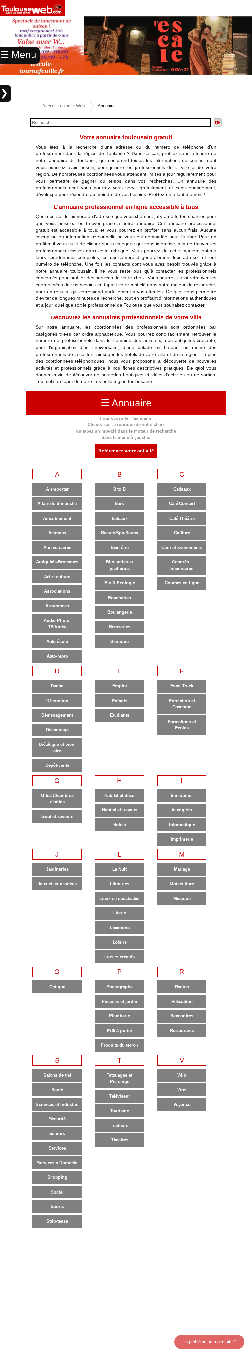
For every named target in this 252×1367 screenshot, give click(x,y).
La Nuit (119, 869)
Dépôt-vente (57, 765)
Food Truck (181, 686)
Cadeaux (182, 489)
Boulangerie (119, 612)
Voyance (181, 1104)
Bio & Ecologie (119, 583)
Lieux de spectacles (119, 898)
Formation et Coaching (182, 704)
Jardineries (57, 869)
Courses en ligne (182, 583)
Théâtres (119, 1139)
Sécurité (57, 1118)
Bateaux (120, 518)
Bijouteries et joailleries (119, 565)
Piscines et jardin (119, 1001)
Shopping (57, 1177)
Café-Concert (182, 503)
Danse (57, 686)
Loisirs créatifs (119, 956)
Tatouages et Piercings (119, 1078)
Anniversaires (57, 547)
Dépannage (57, 729)
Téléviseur (119, 1096)
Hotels (119, 824)
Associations (57, 591)
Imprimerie (182, 839)
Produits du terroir (119, 1045)
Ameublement (57, 518)
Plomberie (119, 1015)
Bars (119, 503)
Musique (182, 898)
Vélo (181, 1075)
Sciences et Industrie (57, 1104)
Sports (57, 1206)
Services (57, 1148)
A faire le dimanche (57, 503)
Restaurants (182, 1030)
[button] (233, 55)
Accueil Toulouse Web (63, 105)
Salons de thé (57, 1075)
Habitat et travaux (119, 809)
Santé (57, 1089)
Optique (57, 986)
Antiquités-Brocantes (57, 562)
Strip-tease (57, 1221)
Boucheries (119, 597)
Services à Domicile (57, 1162)
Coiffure (182, 532)
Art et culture (57, 576)
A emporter (57, 489)
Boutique (119, 641)
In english (182, 809)
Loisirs (120, 942)
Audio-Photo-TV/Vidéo (57, 623)
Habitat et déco (119, 795)
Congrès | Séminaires (181, 565)
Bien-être (120, 547)
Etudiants (119, 715)
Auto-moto (57, 656)
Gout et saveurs (57, 816)
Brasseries (119, 626)
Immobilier (182, 795)
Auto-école (57, 641)
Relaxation (182, 1001)
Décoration (57, 700)
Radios (182, 986)
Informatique (182, 824)
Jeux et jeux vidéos (57, 883)
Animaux (57, 532)
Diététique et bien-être (57, 747)
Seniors (57, 1133)
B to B (119, 489)
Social (57, 1192)
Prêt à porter (119, 1030)
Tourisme (119, 1110)
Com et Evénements (181, 547)
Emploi (119, 686)
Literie (119, 912)
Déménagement (57, 715)
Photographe (119, 986)
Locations (120, 927)
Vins (181, 1089)
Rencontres (181, 1015)
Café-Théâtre (182, 518)
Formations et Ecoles (182, 725)
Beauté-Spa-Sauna (119, 532)
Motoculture (182, 883)
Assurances (57, 605)
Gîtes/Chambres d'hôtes (57, 799)
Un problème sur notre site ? (209, 1341)
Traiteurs (119, 1125)
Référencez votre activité (126, 450)
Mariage (182, 869)
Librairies (119, 883)
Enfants (119, 700)
